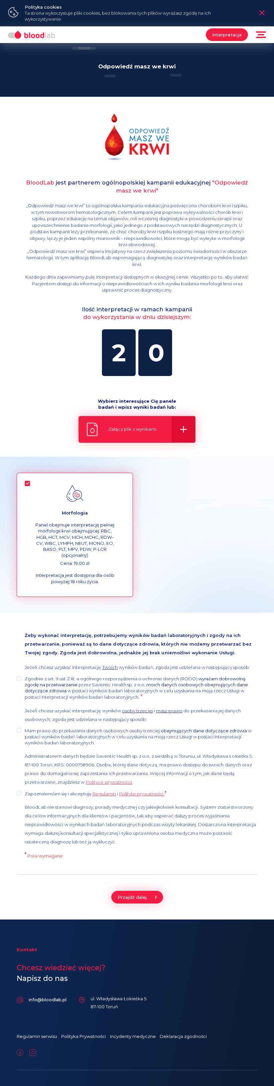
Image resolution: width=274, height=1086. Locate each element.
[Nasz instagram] (32, 1052)
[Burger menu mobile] (261, 34)
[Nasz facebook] (20, 1052)
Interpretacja (227, 34)
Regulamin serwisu (37, 1036)
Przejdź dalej (132, 897)
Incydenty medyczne (133, 1036)
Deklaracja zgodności (183, 1036)
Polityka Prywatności (83, 1036)
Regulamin (104, 793)
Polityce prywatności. (109, 782)
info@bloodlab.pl (47, 999)
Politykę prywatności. (141, 793)
